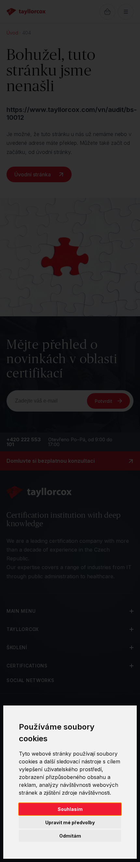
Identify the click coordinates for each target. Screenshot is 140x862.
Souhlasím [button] (70, 809)
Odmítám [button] (70, 836)
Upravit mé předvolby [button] (70, 822)
